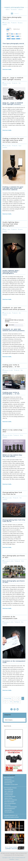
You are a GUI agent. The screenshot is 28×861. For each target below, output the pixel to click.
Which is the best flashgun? (10, 803)
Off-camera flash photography (10, 806)
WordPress (11, 859)
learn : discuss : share (14, 9)
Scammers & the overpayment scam (10, 617)
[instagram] (15, 709)
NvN (13, 857)
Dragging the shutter (8, 793)
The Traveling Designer (18, 855)
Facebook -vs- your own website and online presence (14, 308)
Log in (17, 859)
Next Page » (17, 701)
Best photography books (9, 781)
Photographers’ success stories (11, 784)
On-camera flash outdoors (9, 796)
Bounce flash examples (9, 801)
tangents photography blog (14, 7)
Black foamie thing (8, 782)
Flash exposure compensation (10, 799)
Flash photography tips (9, 812)
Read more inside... (7, 69)
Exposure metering (8, 798)
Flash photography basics (9, 808)
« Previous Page (7, 698)
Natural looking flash (8, 789)
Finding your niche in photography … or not (11, 365)
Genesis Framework (20, 857)
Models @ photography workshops (11, 817)
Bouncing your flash (8, 794)
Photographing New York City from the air (12, 493)
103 (11, 701)
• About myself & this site (8, 777)
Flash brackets (7, 805)
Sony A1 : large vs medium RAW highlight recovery (13, 78)
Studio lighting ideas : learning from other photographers (11, 224)
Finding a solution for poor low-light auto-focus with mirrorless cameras (13, 140)
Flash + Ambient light (8, 791)
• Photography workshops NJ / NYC (10, 815)
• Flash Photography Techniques (10, 787)
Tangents (14, 3)
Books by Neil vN (7, 779)
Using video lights (8, 810)
